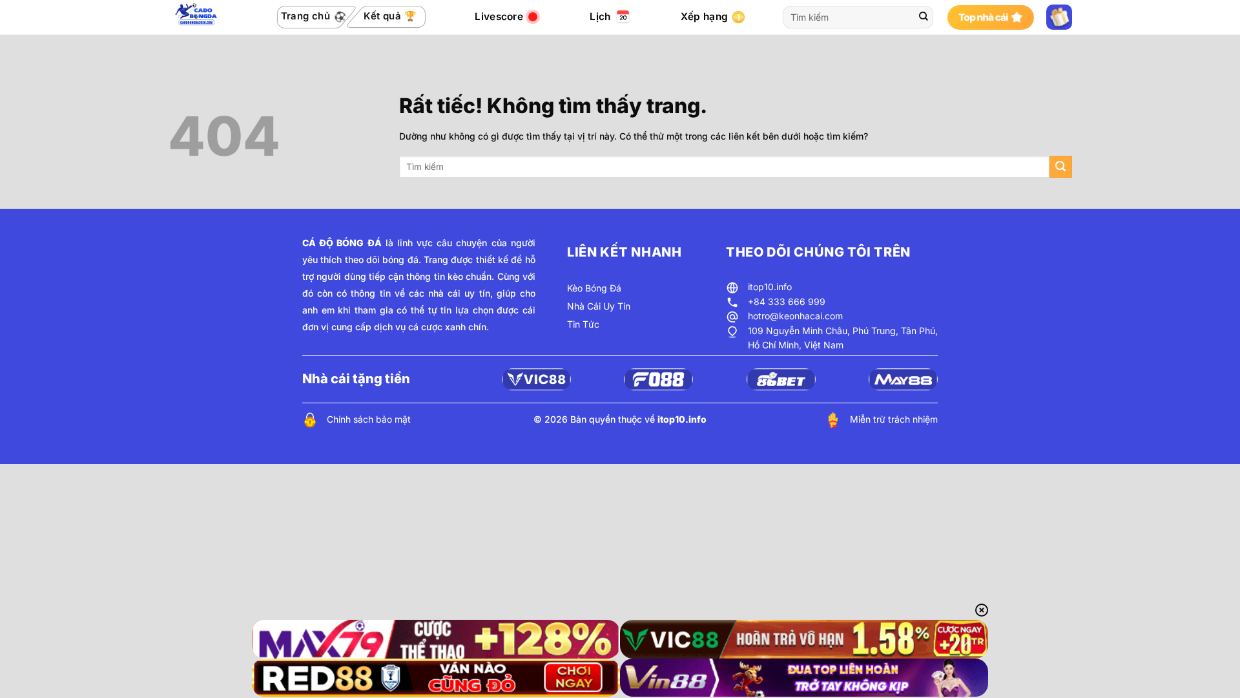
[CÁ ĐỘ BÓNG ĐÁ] (197, 17)
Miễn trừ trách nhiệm (894, 419)
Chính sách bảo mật (369, 419)
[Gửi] (923, 17)
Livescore (499, 16)
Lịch (600, 16)
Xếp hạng (704, 16)
